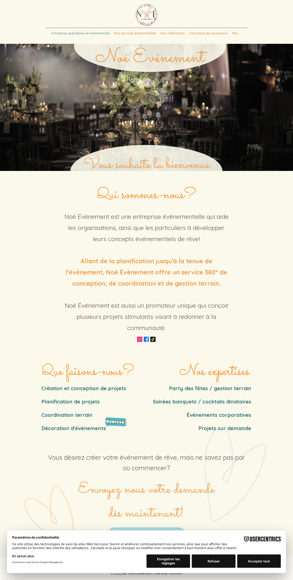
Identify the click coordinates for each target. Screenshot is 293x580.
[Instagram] (139, 339)
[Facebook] (146, 339)
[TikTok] (153, 339)
